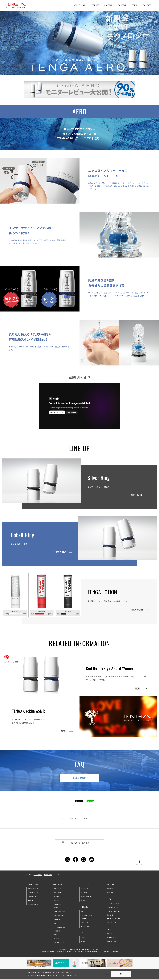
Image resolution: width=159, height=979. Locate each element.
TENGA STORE (111, 907)
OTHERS (57, 938)
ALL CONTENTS (86, 926)
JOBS (29, 900)
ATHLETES (84, 919)
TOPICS (135, 5)
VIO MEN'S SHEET (59, 927)
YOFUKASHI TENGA (87, 915)
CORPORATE (32, 892)
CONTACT (147, 5)
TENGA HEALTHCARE (113, 911)
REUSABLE (48, 875)
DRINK (56, 934)
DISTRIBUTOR (32, 896)
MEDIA (83, 941)
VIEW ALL (84, 900)
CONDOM (57, 931)
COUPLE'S (57, 904)
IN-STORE (84, 892)
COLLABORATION (59, 911)
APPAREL (57, 919)
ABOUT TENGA (78, 5)
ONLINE (83, 888)
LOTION (56, 896)
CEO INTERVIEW (33, 904)
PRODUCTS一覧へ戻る (79, 843)
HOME (28, 875)
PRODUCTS (94, 5)
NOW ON (110, 888)
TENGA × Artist (112, 919)
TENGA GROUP (112, 903)
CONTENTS (123, 5)
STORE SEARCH (86, 896)
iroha (109, 915)
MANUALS (110, 937)
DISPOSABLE (58, 888)
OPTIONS (57, 900)
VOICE (83, 911)
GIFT (55, 923)
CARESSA (110, 922)
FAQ (108, 933)
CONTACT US (111, 941)
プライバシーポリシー (58, 975)
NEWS (83, 937)
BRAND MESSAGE (33, 888)
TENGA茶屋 (84, 922)
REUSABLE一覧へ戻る (79, 818)
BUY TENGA (109, 5)
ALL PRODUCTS (59, 942)
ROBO (56, 908)
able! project (58, 915)
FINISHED (110, 892)
